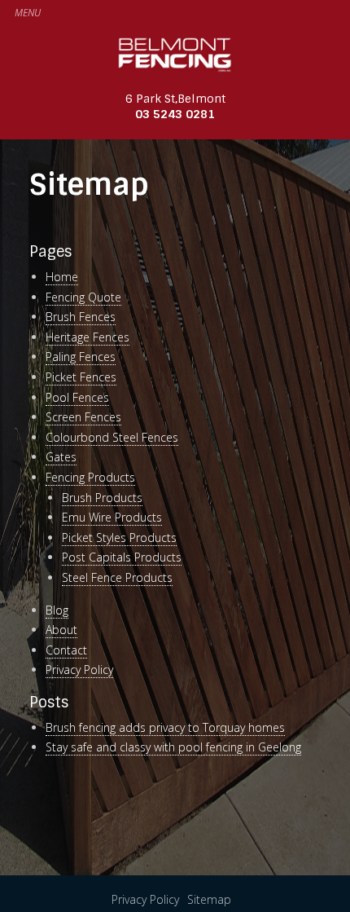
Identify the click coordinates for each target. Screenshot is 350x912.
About (61, 629)
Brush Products (102, 497)
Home (62, 276)
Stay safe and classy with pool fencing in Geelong (173, 747)
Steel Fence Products (117, 577)
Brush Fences (81, 316)
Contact (66, 650)
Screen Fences (83, 417)
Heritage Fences (87, 337)
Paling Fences (81, 356)
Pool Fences (77, 397)
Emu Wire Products (112, 517)
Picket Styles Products (119, 537)
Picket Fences (81, 377)
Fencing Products (90, 477)
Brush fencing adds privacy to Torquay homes (165, 727)
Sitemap (209, 899)
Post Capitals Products (122, 557)
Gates (61, 457)
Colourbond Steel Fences (112, 437)
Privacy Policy (79, 669)
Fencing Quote (83, 297)
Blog (57, 610)
